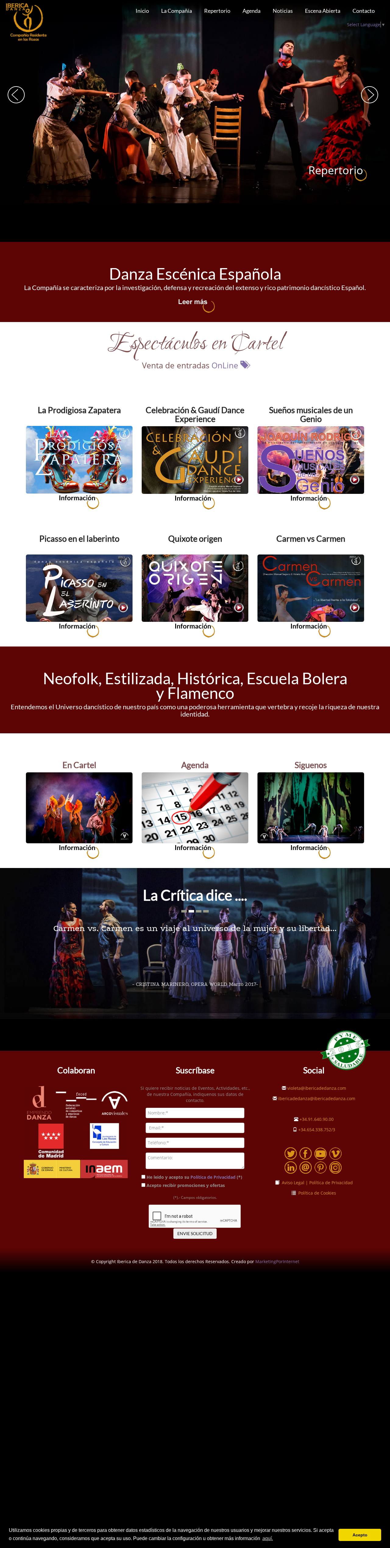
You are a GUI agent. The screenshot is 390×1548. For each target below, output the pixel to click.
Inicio (142, 10)
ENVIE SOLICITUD (195, 1233)
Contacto (364, 10)
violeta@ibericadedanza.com (316, 1088)
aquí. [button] (267, 1538)
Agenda (252, 10)
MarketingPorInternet (277, 1261)
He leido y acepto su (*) (194, 1177)
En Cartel (79, 765)
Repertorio (217, 10)
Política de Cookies (316, 1193)
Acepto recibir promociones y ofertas (186, 1185)
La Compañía (176, 10)
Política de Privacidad (213, 1177)
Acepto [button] (360, 1534)
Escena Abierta (322, 10)
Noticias (283, 10)
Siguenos (311, 765)
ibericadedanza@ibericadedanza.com (316, 1098)
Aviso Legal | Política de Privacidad (316, 1182)
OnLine (225, 365)
